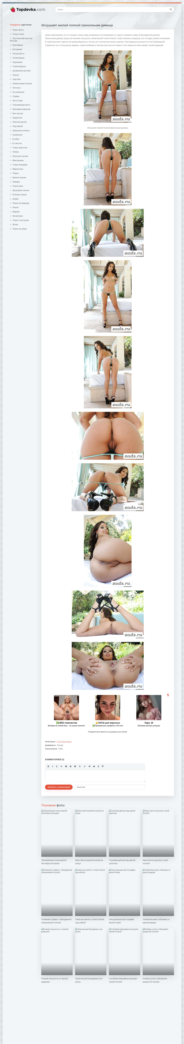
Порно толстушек (21, 220)
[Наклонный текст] (52, 766)
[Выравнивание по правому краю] (75, 766)
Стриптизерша (19, 66)
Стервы (16, 96)
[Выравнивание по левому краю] (66, 766)
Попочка (16, 88)
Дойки (15, 199)
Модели (16, 212)
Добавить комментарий (59, 787)
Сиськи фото (18, 53)
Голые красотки (20, 147)
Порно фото (18, 30)
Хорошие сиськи (20, 156)
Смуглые (17, 79)
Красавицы (18, 45)
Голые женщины (20, 165)
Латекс (16, 152)
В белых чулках (20, 194)
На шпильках (18, 92)
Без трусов (18, 113)
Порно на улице (20, 229)
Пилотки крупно (20, 122)
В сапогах (17, 143)
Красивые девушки (21, 109)
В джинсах (17, 135)
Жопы (15, 224)
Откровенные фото (21, 105)
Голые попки (18, 34)
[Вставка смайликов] (80, 766)
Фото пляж (18, 100)
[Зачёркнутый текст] (61, 766)
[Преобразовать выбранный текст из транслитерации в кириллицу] (98, 766)
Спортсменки (18, 58)
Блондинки (17, 49)
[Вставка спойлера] (103, 766)
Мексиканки (18, 160)
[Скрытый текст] (89, 766)
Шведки (16, 182)
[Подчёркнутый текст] (57, 766)
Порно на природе (21, 203)
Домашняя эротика (22, 70)
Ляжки (16, 173)
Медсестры (18, 169)
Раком (16, 207)
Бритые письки (19, 177)
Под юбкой (18, 126)
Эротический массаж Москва (21, 39)
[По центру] (70, 766)
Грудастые (17, 118)
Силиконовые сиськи (22, 83)
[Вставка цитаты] (94, 766)
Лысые (16, 75)
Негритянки (18, 216)
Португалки (18, 186)
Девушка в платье (21, 130)
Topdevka (30, 9)
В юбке (16, 139)
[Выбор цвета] (85, 766)
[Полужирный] (48, 766)
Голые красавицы (64, 742)
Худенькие (17, 62)
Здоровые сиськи (21, 190)
